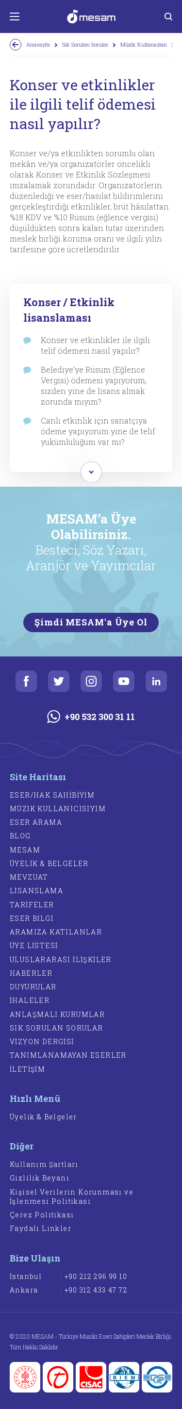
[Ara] (168, 16)
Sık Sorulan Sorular (85, 44)
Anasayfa (38, 44)
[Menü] (14, 16)
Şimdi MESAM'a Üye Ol (91, 622)
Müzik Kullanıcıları (143, 44)
